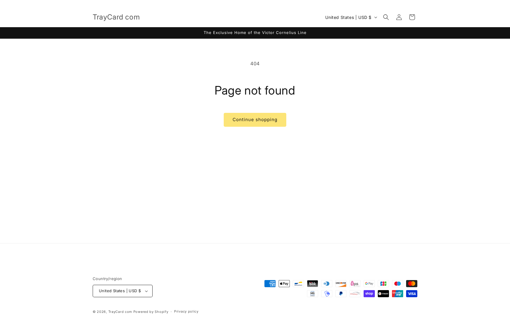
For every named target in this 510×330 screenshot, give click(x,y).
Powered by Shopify (151, 312)
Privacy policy (186, 311)
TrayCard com (120, 312)
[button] (386, 17)
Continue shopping (255, 119)
